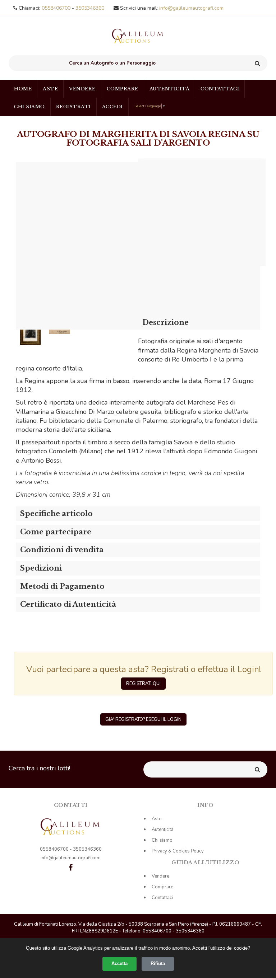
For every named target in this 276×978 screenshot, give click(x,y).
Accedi (112, 107)
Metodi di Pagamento (62, 586)
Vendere (82, 89)
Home (23, 89)
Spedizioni (41, 568)
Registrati (73, 107)
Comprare (122, 89)
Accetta (119, 963)
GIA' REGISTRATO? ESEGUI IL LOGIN (143, 719)
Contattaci (220, 89)
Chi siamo (29, 107)
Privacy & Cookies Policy (178, 851)
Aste (50, 89)
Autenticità (170, 89)
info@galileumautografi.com (191, 8)
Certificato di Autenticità (68, 604)
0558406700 (57, 8)
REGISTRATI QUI (143, 683)
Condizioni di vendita (62, 549)
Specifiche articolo (56, 513)
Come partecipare (55, 532)
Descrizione (165, 322)
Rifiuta (158, 963)
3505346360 (89, 8)
